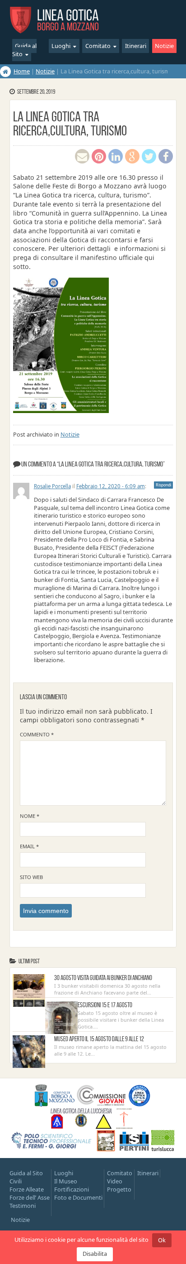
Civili (15, 1181)
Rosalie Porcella (52, 486)
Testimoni (22, 1206)
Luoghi (60, 46)
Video (114, 1181)
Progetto (119, 1189)
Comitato (98, 46)
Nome (29, 815)
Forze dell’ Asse (29, 1197)
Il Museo (65, 1181)
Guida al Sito (24, 50)
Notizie (164, 46)
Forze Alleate (26, 1189)
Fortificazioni (71, 1189)
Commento (37, 734)
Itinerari (135, 46)
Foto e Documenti (78, 1197)
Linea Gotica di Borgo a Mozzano (54, 20)
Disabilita (95, 1254)
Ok (162, 1240)
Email (29, 846)
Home (22, 71)
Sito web (31, 877)
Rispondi (163, 485)
